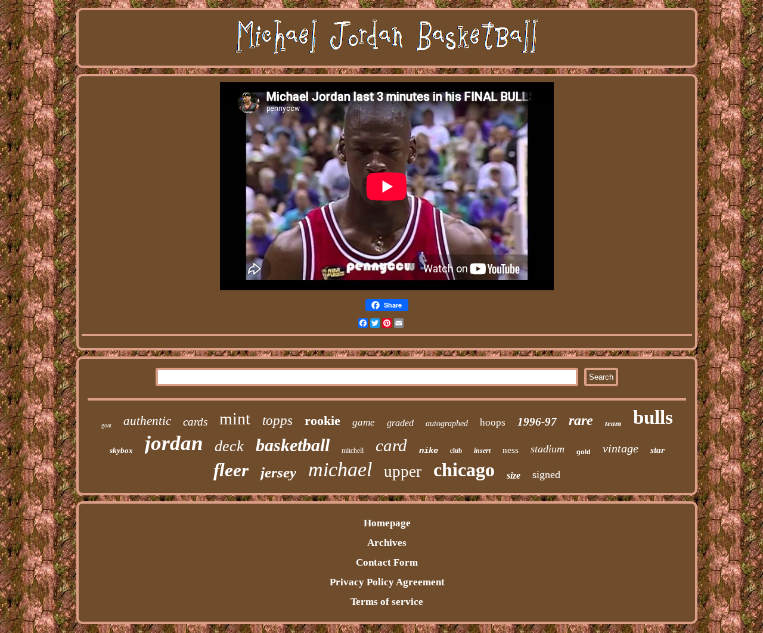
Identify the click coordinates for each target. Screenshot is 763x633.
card (391, 445)
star (657, 450)
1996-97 (537, 421)
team (613, 423)
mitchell (353, 450)
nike (428, 450)
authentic (147, 421)
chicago (464, 469)
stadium (548, 449)
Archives (387, 542)
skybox (121, 450)
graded (400, 423)
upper (402, 471)
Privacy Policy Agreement (387, 582)
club (456, 450)
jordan (174, 443)
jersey (278, 472)
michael (340, 469)
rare (581, 420)
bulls (653, 417)
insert (482, 450)
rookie (322, 420)
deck (229, 446)
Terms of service (387, 601)
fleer (231, 470)
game (363, 422)
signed (546, 474)
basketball (293, 445)
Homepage (387, 523)
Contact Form (387, 562)
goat (106, 425)
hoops (492, 422)
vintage (620, 448)
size (513, 475)
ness (511, 450)
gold (583, 451)
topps (277, 420)
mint (234, 418)
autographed (447, 423)
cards (195, 421)
